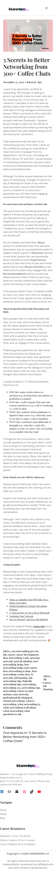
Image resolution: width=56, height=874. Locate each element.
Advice (47, 676)
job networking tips (17, 679)
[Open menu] (46, 8)
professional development (17, 697)
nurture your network (15, 694)
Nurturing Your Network (21, 616)
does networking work (16, 657)
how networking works (20, 672)
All (44, 679)
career (11, 654)
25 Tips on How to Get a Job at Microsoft (29, 612)
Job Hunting (48, 687)
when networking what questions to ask (16, 712)
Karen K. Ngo (34, 82)
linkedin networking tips (17, 682)
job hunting (21, 677)
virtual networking (14, 700)
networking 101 (12, 687)
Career (47, 682)
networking (29, 684)
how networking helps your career (20, 666)
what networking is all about (19, 707)
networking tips (31, 687)
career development (27, 654)
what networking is (29, 704)
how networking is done (17, 671)
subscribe (39, 626)
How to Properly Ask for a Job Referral (28, 619)
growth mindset (23, 661)
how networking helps (20, 663)
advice (6, 651)
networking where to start (18, 691)
